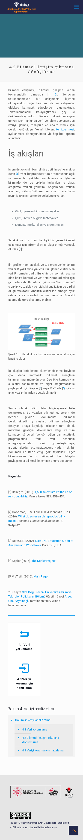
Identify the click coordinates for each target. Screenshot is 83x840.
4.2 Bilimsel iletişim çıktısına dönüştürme (40, 740)
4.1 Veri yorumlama (34, 729)
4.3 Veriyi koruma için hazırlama (43, 750)
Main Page (40, 576)
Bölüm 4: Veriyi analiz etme (32, 720)
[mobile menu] (77, 7)
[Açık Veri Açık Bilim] (21, 7)
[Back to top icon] (73, 830)
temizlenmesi (65, 129)
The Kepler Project (44, 561)
